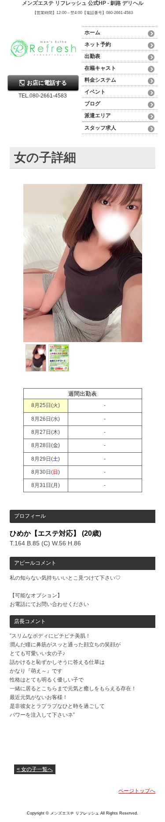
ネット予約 (97, 44)
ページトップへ (136, 791)
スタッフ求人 (100, 128)
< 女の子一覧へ (35, 769)
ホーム (92, 32)
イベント (95, 92)
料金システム (100, 80)
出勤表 (92, 56)
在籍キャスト (100, 68)
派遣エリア (97, 115)
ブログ (92, 104)
